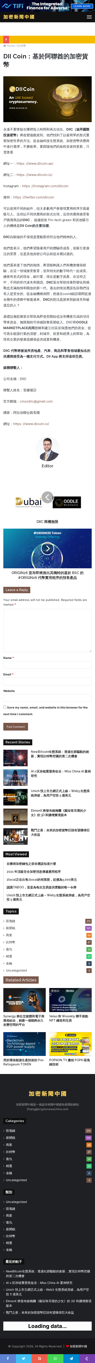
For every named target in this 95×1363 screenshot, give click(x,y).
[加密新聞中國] (18, 17)
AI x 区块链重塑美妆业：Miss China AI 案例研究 (39, 1283)
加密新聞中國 (78, 1346)
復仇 (9, 949)
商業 (9, 935)
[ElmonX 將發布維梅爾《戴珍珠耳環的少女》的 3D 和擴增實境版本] (15, 817)
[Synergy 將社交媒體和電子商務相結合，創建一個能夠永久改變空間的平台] (24, 1000)
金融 (9, 963)
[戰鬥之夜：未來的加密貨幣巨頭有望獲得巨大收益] (15, 836)
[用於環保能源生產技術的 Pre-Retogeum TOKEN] (24, 1044)
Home (10, 45)
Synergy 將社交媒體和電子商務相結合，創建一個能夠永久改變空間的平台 (23, 1020)
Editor (47, 466)
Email (8, 674)
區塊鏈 (10, 921)
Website (9, 691)
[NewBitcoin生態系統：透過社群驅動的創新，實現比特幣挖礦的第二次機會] (15, 758)
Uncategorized (16, 970)
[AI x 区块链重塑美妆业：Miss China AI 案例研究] (15, 777)
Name (8, 658)
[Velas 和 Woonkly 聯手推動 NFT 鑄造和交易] (70, 1000)
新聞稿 (10, 928)
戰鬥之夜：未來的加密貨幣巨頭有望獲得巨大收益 (40, 1312)
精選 (9, 956)
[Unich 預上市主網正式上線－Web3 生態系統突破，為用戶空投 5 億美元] (15, 797)
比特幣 (21, 45)
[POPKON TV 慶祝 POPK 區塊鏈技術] (70, 1044)
